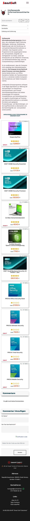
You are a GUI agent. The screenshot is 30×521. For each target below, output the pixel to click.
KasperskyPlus (15, 137)
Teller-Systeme (15, 502)
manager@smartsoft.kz (14, 489)
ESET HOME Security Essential (15, 164)
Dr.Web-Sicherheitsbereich (15, 217)
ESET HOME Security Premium (15, 191)
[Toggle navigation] (27, 2)
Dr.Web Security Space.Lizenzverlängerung (15, 244)
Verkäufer (5, 28)
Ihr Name (5, 416)
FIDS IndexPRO (15, 504)
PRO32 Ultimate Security (15, 325)
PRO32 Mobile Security (15, 379)
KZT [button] (23, 20)
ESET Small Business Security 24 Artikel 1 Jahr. (15, 271)
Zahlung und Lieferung (9, 31)
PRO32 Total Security (15, 352)
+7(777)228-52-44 (15, 491)
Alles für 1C (15, 500)
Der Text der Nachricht (9, 424)
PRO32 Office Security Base (15, 298)
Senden (20, 452)
